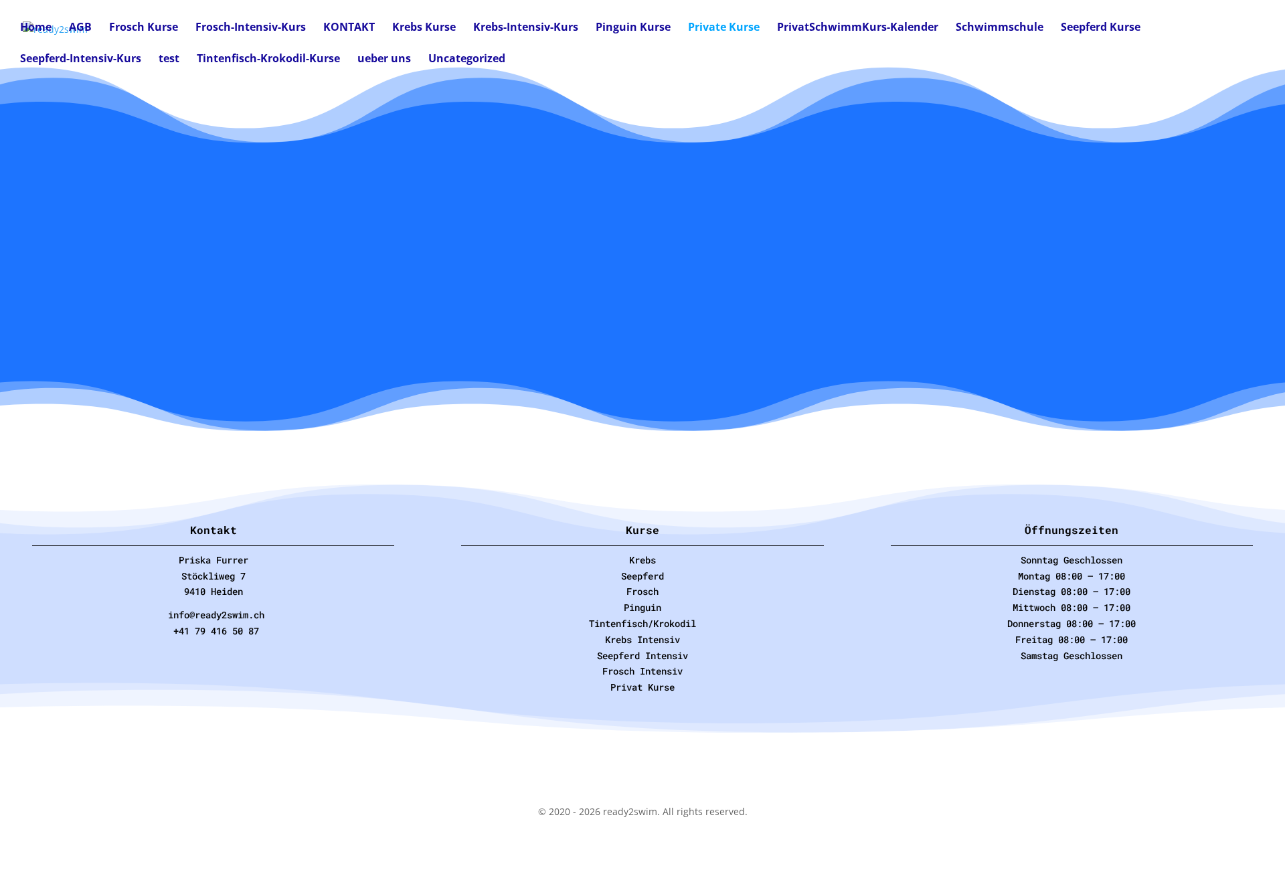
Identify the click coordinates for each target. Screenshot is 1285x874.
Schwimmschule (999, 28)
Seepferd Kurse (1100, 28)
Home (36, 28)
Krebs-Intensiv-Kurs (525, 28)
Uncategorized (466, 60)
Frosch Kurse (143, 28)
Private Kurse (724, 28)
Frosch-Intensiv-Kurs (250, 28)
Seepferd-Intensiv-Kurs (80, 60)
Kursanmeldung (342, 353)
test (169, 60)
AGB (80, 28)
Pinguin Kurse (633, 28)
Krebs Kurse (424, 28)
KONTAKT (349, 28)
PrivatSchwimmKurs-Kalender (857, 28)
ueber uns (384, 60)
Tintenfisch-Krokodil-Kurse (268, 60)
